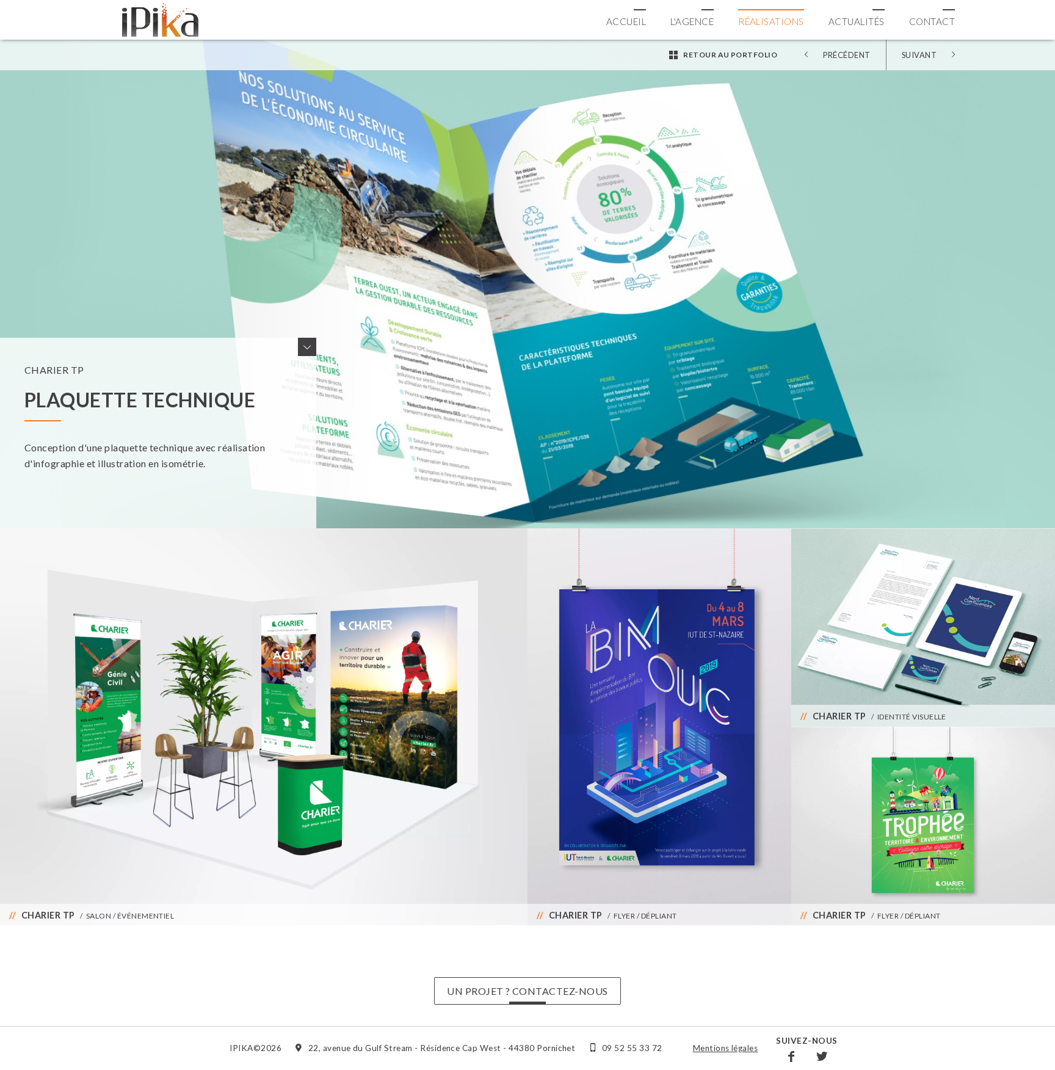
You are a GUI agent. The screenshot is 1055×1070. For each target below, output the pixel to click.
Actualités (856, 21)
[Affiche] (923, 826)
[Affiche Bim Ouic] (659, 726)
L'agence (692, 21)
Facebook (791, 1055)
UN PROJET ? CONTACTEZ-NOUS (527, 991)
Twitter (822, 1055)
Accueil (626, 21)
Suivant (919, 55)
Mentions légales (725, 1048)
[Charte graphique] (923, 627)
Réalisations (771, 21)
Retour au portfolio (730, 54)
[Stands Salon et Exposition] (264, 726)
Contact (932, 21)
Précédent (846, 55)
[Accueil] (160, 20)
